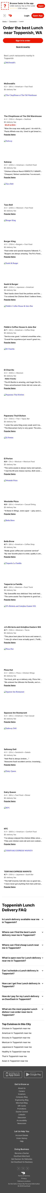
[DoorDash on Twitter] (23, 1169)
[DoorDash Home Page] (10, 16)
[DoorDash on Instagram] (27, 1169)
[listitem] (23, 1028)
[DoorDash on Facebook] (18, 1169)
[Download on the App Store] (13, 1074)
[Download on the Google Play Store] (33, 1074)
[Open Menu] (4, 15)
